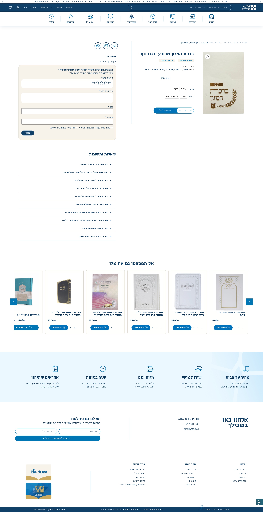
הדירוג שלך (107, 78)
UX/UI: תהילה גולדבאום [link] (217, 510)
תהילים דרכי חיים (28, 315)
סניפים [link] (59, 7)
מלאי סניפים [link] (167, 61)
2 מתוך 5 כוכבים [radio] (105, 83)
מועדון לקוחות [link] (29, 7)
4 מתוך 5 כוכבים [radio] (97, 83)
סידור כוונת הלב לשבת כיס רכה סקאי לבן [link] (189, 314)
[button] (261, 2)
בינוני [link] (185, 70)
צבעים (191, 89)
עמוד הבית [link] (241, 43)
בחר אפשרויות (21, 327)
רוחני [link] (147, 70)
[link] (259, 502)
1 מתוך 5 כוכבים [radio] (109, 83)
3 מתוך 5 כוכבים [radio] (101, 83)
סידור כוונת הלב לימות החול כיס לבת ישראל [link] (107, 314)
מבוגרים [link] (169, 70)
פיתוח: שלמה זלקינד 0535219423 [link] (49, 510)
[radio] (183, 89)
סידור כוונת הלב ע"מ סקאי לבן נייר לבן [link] (149, 314)
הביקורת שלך (106, 91)
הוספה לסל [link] (165, 110)
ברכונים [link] (214, 43)
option (191, 96)
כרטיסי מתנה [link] (46, 7)
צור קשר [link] (70, 7)
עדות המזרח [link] (157, 70)
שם (110, 107)
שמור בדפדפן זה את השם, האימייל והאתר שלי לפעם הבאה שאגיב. (80, 128)
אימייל (109, 117)
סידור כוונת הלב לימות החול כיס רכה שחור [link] (66, 314)
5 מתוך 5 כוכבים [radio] (93, 83)
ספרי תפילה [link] (227, 43)
